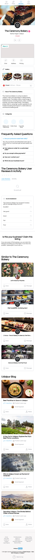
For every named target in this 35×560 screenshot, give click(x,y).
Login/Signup (6, 542)
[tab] (5, 179)
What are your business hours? (14, 161)
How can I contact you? (11, 157)
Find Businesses (17, 537)
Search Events (28, 538)
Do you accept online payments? (14, 153)
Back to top (20, 557)
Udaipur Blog (28, 537)
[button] (15, 40)
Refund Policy (17, 542)
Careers (6, 541)
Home (6, 537)
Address (13, 63)
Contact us (6, 540)
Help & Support (28, 540)
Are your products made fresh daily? (16, 138)
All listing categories (17, 541)
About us (17, 538)
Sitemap (29, 541)
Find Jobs (6, 538)
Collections (17, 540)
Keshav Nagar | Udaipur (17, 33)
